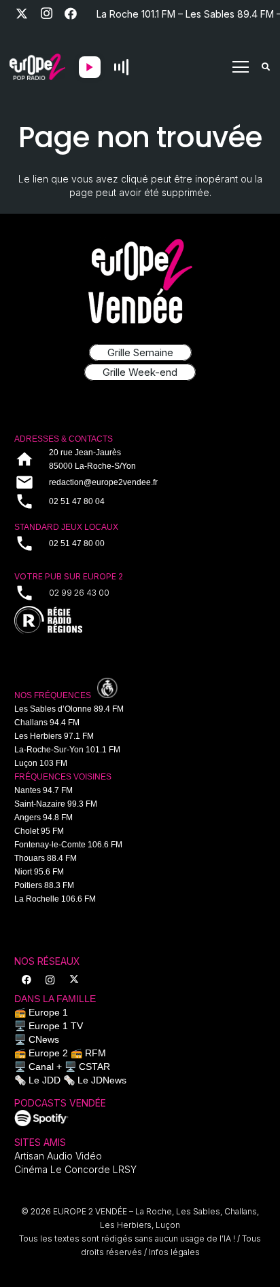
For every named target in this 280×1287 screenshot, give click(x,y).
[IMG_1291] (41, 1118)
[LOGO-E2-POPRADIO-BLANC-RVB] (37, 67)
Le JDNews (101, 1080)
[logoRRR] (140, 620)
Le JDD (44, 1080)
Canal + (45, 1066)
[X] (22, 13)
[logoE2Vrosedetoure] (140, 281)
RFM (95, 1053)
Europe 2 (48, 1053)
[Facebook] (70, 13)
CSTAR (94, 1066)
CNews (44, 1039)
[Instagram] (46, 13)
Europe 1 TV (56, 1025)
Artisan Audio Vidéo (58, 1155)
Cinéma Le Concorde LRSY (75, 1169)
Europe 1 (48, 1012)
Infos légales (174, 1252)
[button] (240, 67)
